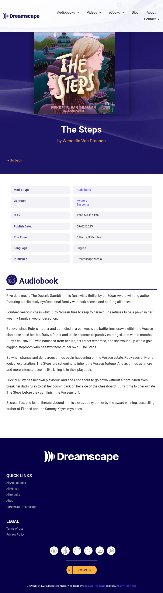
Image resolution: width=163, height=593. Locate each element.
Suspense (83, 204)
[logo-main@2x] (21, 15)
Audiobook (84, 189)
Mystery (82, 200)
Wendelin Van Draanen (84, 140)
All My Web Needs (126, 585)
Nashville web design (94, 585)
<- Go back (14, 160)
